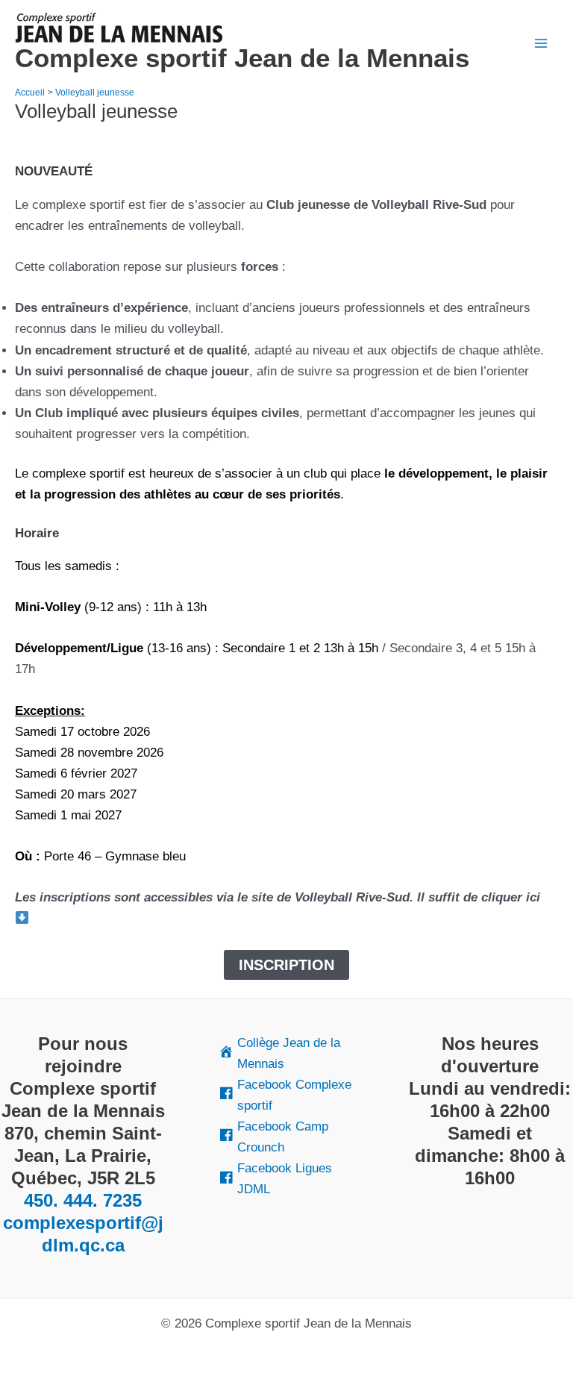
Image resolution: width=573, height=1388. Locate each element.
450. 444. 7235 (83, 1200)
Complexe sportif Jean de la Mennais (242, 57)
